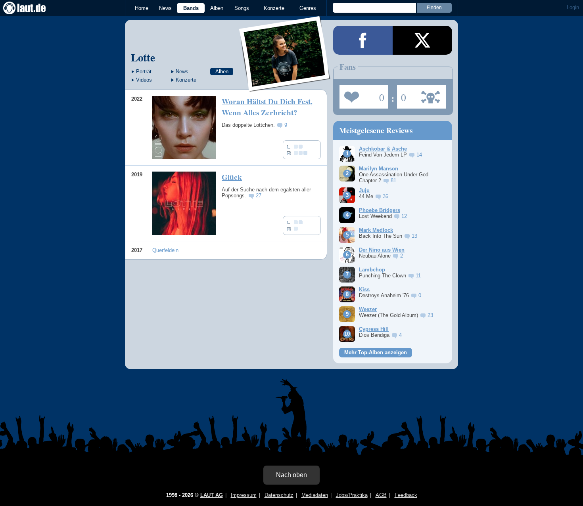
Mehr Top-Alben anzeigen (375, 352)
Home (141, 8)
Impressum (244, 495)
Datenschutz (279, 495)
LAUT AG (211, 495)
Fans (361, 94)
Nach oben (291, 475)
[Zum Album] (184, 127)
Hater (401, 94)
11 (418, 276)
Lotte (143, 57)
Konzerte (274, 8)
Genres (307, 8)
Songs (241, 8)
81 (393, 180)
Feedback (406, 495)
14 (419, 155)
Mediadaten (314, 495)
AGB (381, 495)
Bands (191, 8)
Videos (144, 80)
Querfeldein (165, 250)
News (165, 8)
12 (404, 216)
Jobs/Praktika (352, 495)
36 (385, 196)
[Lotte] (285, 87)
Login (573, 7)
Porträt (144, 71)
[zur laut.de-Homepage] (31, 8)
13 (414, 236)
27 (258, 196)
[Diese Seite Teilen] (363, 40)
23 (430, 315)
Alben (216, 8)
